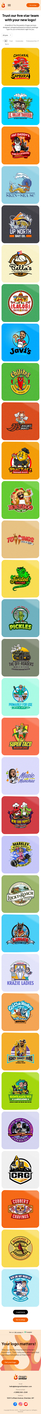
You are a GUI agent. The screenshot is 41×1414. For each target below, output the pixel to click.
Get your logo (10, 1362)
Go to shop (32, 5)
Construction (19, 41)
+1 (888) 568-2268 (20, 1392)
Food (11, 41)
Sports (7, 44)
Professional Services (32, 41)
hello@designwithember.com (20, 1386)
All (5, 41)
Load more (20, 1312)
